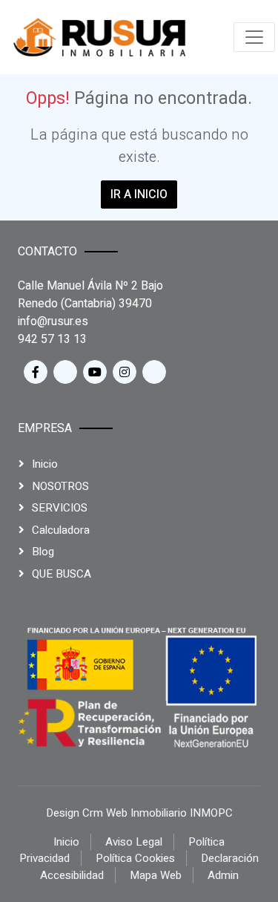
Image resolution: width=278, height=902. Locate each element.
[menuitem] (99, 37)
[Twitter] (65, 372)
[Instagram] (124, 372)
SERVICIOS (59, 508)
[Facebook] (35, 372)
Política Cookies (135, 858)
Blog (43, 551)
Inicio (45, 464)
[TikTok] (154, 372)
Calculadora (61, 530)
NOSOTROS (60, 486)
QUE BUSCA (61, 574)
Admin (223, 875)
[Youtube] (95, 372)
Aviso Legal (133, 842)
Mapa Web (156, 875)
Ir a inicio (139, 194)
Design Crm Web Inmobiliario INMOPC (139, 813)
